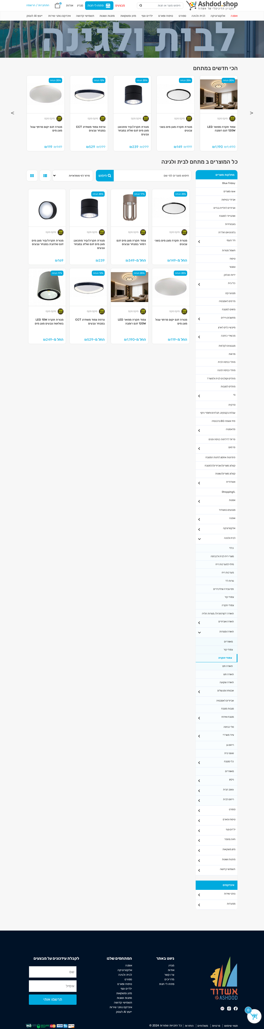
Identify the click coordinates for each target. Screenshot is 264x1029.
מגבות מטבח (227, 708)
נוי (234, 394)
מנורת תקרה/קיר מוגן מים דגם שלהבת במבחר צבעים (47, 242)
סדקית (231, 404)
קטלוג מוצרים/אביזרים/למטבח (220, 465)
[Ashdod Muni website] (224, 978)
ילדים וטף (147, 16)
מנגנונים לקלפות (227, 345)
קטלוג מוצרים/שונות (225, 473)
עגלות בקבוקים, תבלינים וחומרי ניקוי (217, 412)
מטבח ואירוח (227, 716)
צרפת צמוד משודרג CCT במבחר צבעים (90, 128)
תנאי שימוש (231, 1025)
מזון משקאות (228, 849)
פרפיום (231, 447)
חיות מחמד (229, 839)
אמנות (232, 500)
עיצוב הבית (228, 789)
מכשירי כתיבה (228, 335)
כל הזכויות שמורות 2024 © (165, 1025)
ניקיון (231, 779)
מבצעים (120, 5)
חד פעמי (231, 240)
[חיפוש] (140, 5)
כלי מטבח (229, 761)
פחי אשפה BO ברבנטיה (223, 421)
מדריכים (169, 979)
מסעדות (231, 903)
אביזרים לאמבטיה (225, 700)
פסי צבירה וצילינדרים (223, 589)
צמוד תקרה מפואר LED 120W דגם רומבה (221, 128)
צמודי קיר (229, 597)
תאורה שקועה (227, 682)
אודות (69, 5)
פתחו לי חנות (95, 5)
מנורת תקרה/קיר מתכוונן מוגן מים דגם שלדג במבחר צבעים (133, 130)
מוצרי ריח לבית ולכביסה (222, 556)
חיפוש (102, 175)
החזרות (189, 1025)
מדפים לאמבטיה (227, 301)
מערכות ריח (228, 572)
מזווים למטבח (228, 309)
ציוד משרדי (228, 735)
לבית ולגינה (198, 16)
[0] (57, 5)
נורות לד (229, 580)
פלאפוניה (230, 429)
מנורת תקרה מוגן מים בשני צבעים (176, 128)
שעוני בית (229, 753)
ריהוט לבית (228, 799)
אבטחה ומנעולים (225, 690)
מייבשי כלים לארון (226, 327)
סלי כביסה (229, 727)
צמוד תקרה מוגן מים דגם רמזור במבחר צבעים (131, 242)
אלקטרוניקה (218, 16)
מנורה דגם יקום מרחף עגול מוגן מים (46, 128)
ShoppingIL (228, 491)
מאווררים (228, 641)
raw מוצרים (229, 191)
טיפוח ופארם (165, 16)
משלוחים (202, 1025)
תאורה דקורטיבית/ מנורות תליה (218, 613)
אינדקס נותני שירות (59, 16)
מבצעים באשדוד (227, 510)
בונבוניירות (230, 224)
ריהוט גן (230, 745)
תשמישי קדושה (85, 16)
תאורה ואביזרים (226, 621)
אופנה (234, 16)
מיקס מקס (222, 118)
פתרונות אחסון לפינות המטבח (220, 457)
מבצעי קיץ (230, 293)
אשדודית (230, 481)
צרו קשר (169, 974)
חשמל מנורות (228, 250)
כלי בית (231, 283)
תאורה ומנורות (226, 631)
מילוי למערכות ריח (225, 564)
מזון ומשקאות (128, 16)
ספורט (182, 16)
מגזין (80, 5)
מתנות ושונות (107, 16)
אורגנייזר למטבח (227, 215)
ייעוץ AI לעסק (35, 16)
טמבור (232, 267)
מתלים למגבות (228, 386)
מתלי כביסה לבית (226, 362)
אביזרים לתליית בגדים (224, 208)
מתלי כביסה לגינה (226, 370)
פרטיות (216, 1025)
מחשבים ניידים (228, 317)
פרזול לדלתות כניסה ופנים (222, 439)
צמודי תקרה (228, 605)
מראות (232, 354)
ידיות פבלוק (229, 275)
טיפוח (232, 258)
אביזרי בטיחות (228, 199)
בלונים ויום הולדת (226, 232)
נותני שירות (229, 893)
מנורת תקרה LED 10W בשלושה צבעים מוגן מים (49, 321)
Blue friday (228, 183)
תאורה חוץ (227, 666)
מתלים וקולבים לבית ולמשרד (221, 378)
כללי (231, 548)
